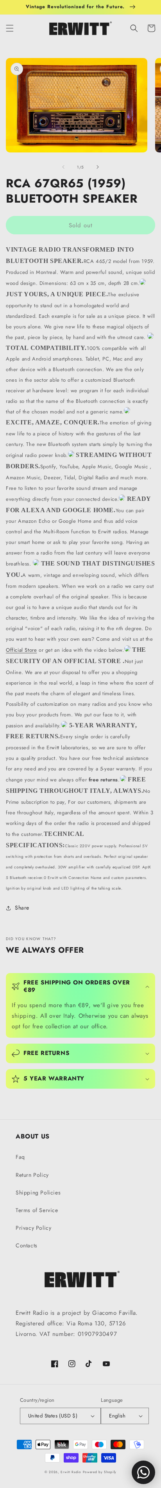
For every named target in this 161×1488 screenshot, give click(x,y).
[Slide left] (63, 167)
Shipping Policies (38, 1192)
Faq (20, 1157)
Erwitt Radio (71, 1472)
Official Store (21, 650)
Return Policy (32, 1175)
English (117, 1415)
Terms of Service (37, 1210)
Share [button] (22, 908)
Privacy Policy (33, 1228)
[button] (9, 28)
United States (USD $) (52, 1415)
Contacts (27, 1245)
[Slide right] (97, 167)
